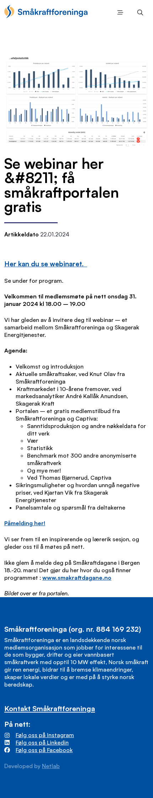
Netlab (51, 766)
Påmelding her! (24, 523)
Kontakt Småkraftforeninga (49, 708)
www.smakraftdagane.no (76, 577)
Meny (119, 12)
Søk (139, 12)
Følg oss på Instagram (45, 735)
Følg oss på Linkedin (42, 742)
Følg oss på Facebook (44, 749)
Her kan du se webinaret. (45, 264)
